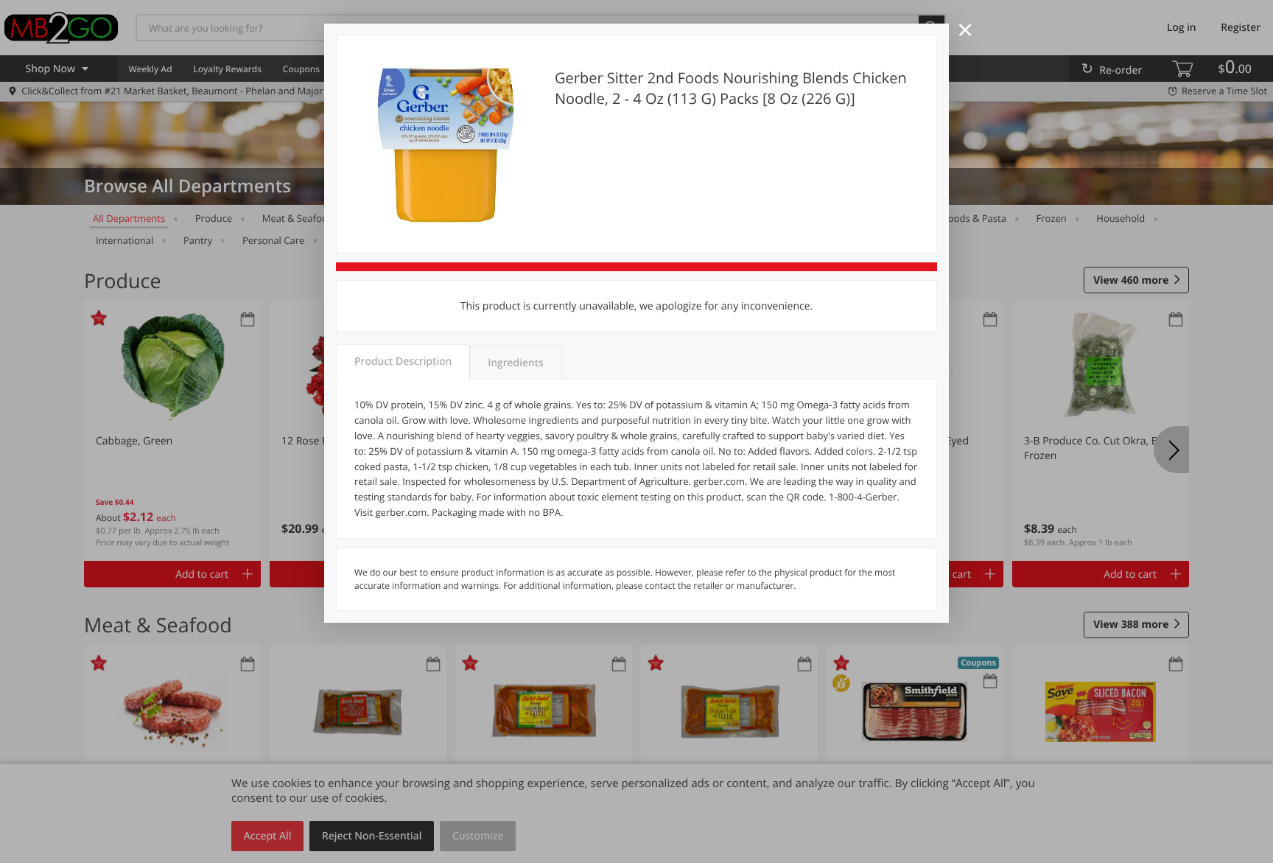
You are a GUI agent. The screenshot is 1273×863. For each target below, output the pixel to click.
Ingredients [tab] (515, 363)
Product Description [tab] (403, 361)
